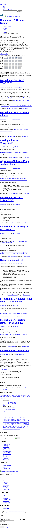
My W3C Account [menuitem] (7, 9)
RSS (4, 411)
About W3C (6, 489)
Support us (5, 498)
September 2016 (7, 454)
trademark (10, 512)
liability (5, 512)
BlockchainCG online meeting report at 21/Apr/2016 (16, 420)
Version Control (7, 406)
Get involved (6, 485)
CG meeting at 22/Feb (11, 259)
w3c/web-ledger (4, 54)
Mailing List (6, 400)
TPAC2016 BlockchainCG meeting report (13, 427)
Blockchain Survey (4, 369)
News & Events (7, 488)
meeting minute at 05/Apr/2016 (9, 141)
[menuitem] (17, 11)
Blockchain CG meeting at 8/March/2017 (14, 228)
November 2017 (7, 444)
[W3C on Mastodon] (6, 508)
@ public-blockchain (11, 402)
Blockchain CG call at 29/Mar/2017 (11, 199)
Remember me (5, 524)
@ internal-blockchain (11, 403)
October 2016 (6, 452)
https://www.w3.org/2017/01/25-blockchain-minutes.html (14, 334)
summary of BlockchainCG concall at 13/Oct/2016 (15, 426)
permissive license (19, 512)
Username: (2, 519)
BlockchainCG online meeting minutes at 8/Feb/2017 (16, 300)
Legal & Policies (7, 499)
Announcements (7, 465)
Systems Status (6, 502)
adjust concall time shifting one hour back (14, 163)
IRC (4, 405)
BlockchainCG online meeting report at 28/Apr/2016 (16, 422)
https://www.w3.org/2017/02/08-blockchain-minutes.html (14, 313)
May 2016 (5, 456)
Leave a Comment (11, 108)
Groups (5, 483)
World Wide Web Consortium (16, 511)
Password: (22, 519)
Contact (5, 495)
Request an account (10, 527)
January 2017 (6, 449)
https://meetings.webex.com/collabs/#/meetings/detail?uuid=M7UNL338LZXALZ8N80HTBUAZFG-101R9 (13, 179)
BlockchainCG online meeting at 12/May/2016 (14, 417)
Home (4, 32)
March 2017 (6, 447)
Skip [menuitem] (4, 7)
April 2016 (5, 458)
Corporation (6, 501)
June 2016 (5, 455)
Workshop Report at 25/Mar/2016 (11, 429)
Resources (5, 486)
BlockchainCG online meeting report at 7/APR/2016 (16, 424)
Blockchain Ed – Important (14, 350)
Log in (2, 527)
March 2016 (6, 459)
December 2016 (7, 451)
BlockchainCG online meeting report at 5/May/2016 (16, 423)
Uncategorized (24, 108)
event (4, 467)
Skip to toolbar (3, 4)
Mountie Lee (3, 87)
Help (4, 496)
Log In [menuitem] (4, 8)
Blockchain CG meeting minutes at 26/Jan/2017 (12, 321)
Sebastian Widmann (5, 354)
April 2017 (5, 445)
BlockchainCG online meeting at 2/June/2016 (14, 419)
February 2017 (6, 448)
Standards (5, 482)
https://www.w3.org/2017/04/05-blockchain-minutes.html (14, 152)
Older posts (3, 389)
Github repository (10, 407)
